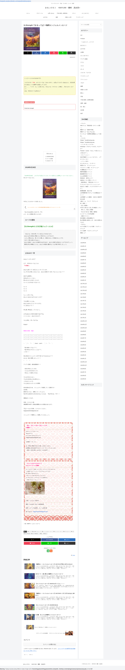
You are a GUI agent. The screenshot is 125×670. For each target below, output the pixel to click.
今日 (73, 531)
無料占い (37, 533)
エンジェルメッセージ (59, 531)
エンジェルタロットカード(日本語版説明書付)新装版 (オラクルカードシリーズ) (44, 207)
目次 (48, 153)
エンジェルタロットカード (48, 531)
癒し (42, 533)
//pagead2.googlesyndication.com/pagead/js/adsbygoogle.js (15, 1)
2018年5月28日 (50, 156)
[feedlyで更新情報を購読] (48, 551)
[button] (71, 52)
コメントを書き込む (49, 644)
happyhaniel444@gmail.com (40, 511)
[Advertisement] (49, 67)
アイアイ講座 (31, 531)
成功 (29, 533)
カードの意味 (50, 158)
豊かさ (46, 533)
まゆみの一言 (50, 160)
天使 (26, 531)
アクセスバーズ (38, 531)
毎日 (33, 533)
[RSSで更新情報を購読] (51, 551)
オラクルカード (67, 531)
